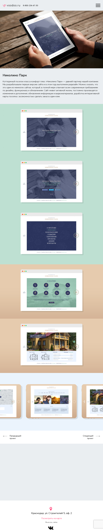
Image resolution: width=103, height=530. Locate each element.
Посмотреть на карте (51, 518)
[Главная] (11, 6)
